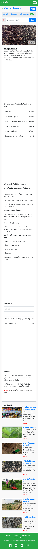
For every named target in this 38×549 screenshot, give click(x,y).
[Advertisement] (19, 82)
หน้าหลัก (6, 14)
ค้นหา (33, 20)
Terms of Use (25, 535)
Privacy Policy (19, 538)
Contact (15, 535)
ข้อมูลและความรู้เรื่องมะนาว (20, 14)
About (8, 535)
